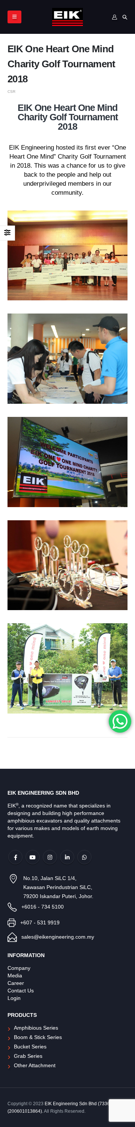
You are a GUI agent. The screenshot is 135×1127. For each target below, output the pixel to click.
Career (16, 983)
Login (14, 998)
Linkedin (67, 857)
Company (19, 968)
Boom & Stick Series (38, 1037)
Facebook (15, 857)
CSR (11, 91)
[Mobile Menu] (14, 17)
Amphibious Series (36, 1028)
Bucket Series (30, 1047)
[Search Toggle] (125, 17)
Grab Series (28, 1056)
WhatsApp (84, 857)
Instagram (50, 857)
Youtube (33, 857)
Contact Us (21, 991)
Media (15, 976)
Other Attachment (35, 1065)
